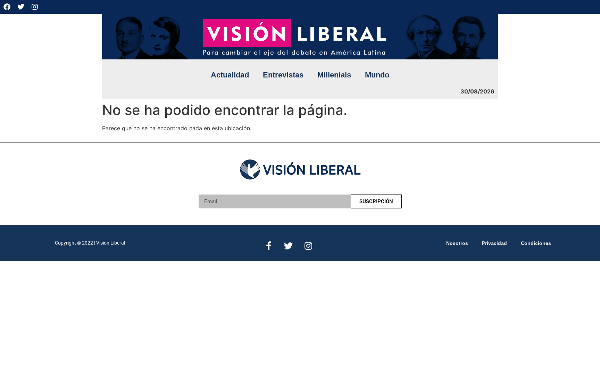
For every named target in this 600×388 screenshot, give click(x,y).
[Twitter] (20, 6)
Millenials (334, 75)
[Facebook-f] (268, 246)
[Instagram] (34, 6)
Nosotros (457, 243)
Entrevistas (283, 75)
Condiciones (536, 243)
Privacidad (494, 243)
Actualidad (230, 75)
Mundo (377, 75)
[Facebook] (6, 6)
